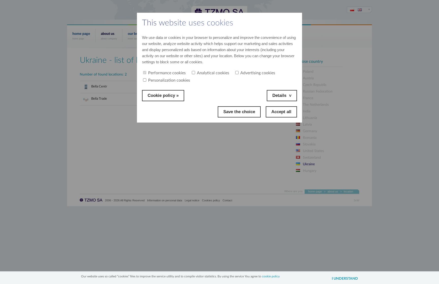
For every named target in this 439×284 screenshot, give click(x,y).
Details (279, 95)
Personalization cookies (169, 80)
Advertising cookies (257, 73)
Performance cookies (167, 73)
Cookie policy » (163, 95)
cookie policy (271, 276)
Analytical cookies (213, 73)
